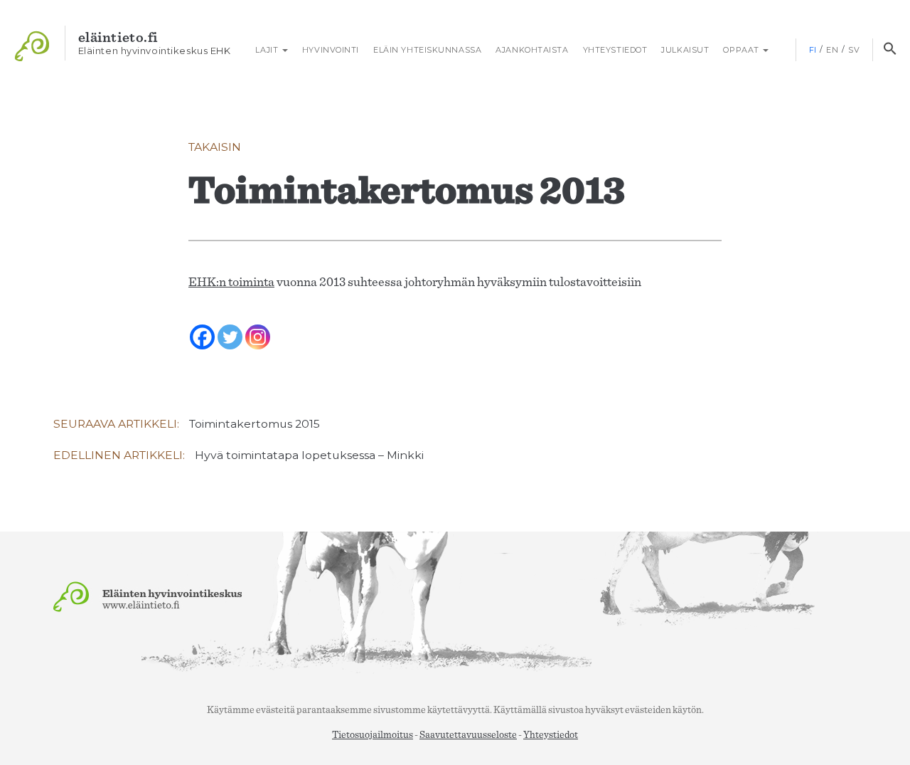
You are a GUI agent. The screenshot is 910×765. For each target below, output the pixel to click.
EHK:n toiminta (231, 282)
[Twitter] (230, 327)
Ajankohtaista (532, 50)
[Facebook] (202, 327)
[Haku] (889, 50)
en (832, 50)
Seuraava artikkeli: (186, 424)
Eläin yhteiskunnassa (427, 50)
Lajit (267, 50)
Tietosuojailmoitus (372, 735)
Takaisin (214, 147)
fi (813, 50)
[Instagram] (257, 327)
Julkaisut (685, 50)
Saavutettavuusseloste (468, 735)
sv (854, 50)
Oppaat (742, 50)
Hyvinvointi (330, 50)
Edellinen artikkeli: (238, 455)
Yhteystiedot (615, 50)
